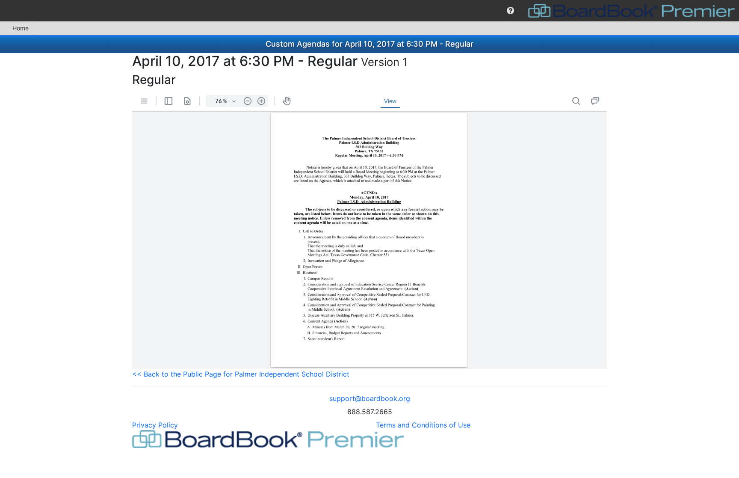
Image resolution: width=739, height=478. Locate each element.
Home (20, 28)
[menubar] (369, 10)
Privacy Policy (155, 425)
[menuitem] (510, 10)
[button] (510, 10)
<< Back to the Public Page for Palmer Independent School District (240, 374)
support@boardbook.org (369, 398)
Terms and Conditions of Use (423, 425)
